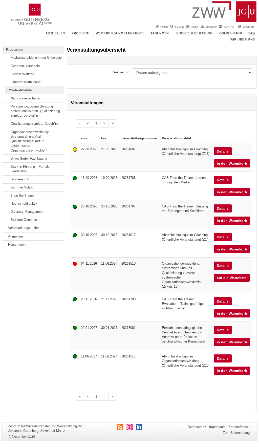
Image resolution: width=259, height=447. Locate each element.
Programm (14, 49)
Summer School (22, 187)
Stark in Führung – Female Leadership (30, 169)
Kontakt (230, 26)
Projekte (80, 33)
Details (223, 151)
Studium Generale (24, 220)
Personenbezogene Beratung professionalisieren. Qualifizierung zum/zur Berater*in (35, 111)
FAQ (251, 33)
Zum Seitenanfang (236, 433)
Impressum (217, 427)
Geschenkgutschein (25, 66)
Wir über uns (242, 39)
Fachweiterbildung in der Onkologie (36, 57)
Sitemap (211, 26)
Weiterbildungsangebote (120, 33)
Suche (179, 26)
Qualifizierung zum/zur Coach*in (34, 123)
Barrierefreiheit (239, 427)
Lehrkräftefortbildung (25, 82)
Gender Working (22, 74)
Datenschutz (197, 427)
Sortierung (121, 72)
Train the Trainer (23, 195)
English (248, 26)
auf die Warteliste (232, 278)
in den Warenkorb (232, 163)
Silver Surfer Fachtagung (29, 158)
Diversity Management (27, 212)
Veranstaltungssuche (23, 228)
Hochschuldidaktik (24, 203)
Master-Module (20, 90)
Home (164, 26)
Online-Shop (230, 33)
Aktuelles (55, 33)
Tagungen (159, 33)
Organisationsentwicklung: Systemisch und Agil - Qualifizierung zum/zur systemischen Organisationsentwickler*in (30, 141)
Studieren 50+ (21, 179)
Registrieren (17, 244)
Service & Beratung (194, 33)
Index (195, 26)
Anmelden (15, 236)
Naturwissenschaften (26, 98)
